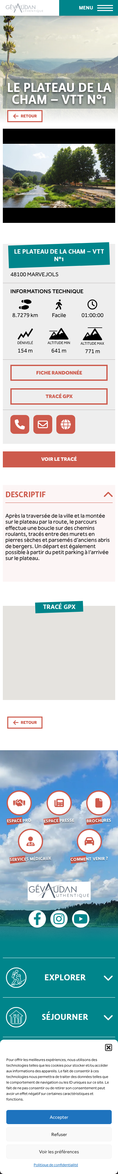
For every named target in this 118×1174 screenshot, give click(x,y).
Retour (29, 116)
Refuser (59, 1134)
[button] (108, 1047)
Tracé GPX (59, 396)
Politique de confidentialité (56, 1165)
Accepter (59, 1117)
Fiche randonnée (59, 373)
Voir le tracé (59, 459)
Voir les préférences (59, 1152)
